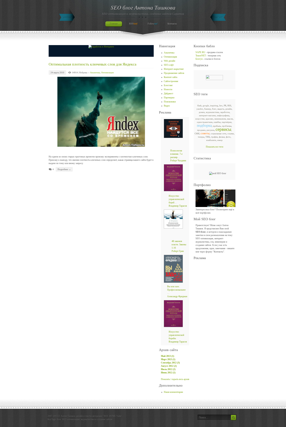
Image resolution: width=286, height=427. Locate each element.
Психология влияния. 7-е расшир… (176, 154)
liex (221, 105)
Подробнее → (64, 169)
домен (202, 112)
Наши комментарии (173, 392)
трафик (214, 137)
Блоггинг (168, 85)
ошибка (217, 122)
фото (228, 137)
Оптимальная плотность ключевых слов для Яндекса (92, 64)
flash (199, 105)
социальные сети (218, 133)
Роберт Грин (178, 251)
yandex (200, 109)
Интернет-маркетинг (174, 69)
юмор (220, 140)
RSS (133, 23)
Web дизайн (169, 60)
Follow (153, 23)
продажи (201, 130)
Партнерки (169, 97)
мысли (230, 119)
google (206, 105)
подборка (204, 125)
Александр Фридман (177, 296)
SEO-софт (169, 65)
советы (205, 133)
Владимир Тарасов (178, 205)
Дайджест (168, 93)
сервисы (223, 129)
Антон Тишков (68, 416)
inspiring (214, 105)
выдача (221, 109)
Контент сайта (170, 77)
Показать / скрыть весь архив (175, 379)
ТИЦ (207, 137)
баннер (207, 109)
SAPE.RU (200, 52)
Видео (167, 105)
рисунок (210, 130)
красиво (209, 119)
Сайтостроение (171, 81)
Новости (168, 89)
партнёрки (227, 122)
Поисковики (170, 101)
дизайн (228, 109)
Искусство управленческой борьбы (176, 335)
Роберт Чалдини (178, 160)
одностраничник (204, 122)
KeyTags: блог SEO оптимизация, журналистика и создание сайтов (80, 419)
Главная (114, 23)
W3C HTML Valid (112, 416)
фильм (222, 137)
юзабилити (211, 140)
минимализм (220, 119)
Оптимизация (107, 72)
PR (225, 105)
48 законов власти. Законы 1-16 (179, 244)
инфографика (223, 115)
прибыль (217, 126)
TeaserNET (201, 55)
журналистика (212, 112)
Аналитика (95, 72)
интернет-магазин (207, 115)
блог (214, 109)
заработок (225, 112)
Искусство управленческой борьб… (176, 199)
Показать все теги (214, 146)
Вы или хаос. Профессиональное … (176, 289)
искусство (200, 119)
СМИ (197, 133)
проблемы (226, 126)
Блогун (199, 59)
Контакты (172, 23)
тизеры (201, 137)
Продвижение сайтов (174, 73)
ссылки (230, 133)
